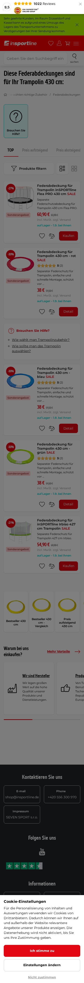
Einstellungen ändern (42, 965)
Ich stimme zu (42, 951)
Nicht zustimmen (42, 977)
